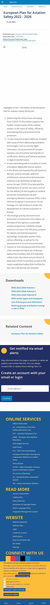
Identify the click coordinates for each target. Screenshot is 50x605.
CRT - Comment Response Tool (25, 433)
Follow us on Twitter (22, 559)
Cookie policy (18, 497)
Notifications (17, 536)
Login (15, 529)
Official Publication (20, 423)
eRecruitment (18, 463)
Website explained (20, 522)
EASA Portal (17, 447)
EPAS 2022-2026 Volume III (23, 295)
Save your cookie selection (14, 590)
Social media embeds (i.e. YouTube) (17, 584)
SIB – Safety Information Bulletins (26, 483)
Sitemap (16, 547)
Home (5, 6)
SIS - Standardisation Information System (26, 478)
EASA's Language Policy (22, 508)
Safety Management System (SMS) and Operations (19, 40)
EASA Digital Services (21, 443)
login (19, 377)
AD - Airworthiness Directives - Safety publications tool (24, 428)
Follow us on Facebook (17, 559)
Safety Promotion (43, 6)
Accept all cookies (11, 594)
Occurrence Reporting (21, 473)
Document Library (16, 6)
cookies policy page (22, 576)
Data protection (19, 501)
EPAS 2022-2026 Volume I (23, 287)
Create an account (20, 533)
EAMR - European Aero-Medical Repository (25, 438)
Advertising (10, 587)
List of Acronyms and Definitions (26, 302)
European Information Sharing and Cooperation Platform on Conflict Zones (26, 457)
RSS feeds (16, 543)
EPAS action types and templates (26, 298)
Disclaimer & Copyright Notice (24, 504)
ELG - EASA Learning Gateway (24, 451)
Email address (14, 389)
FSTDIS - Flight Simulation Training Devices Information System (26, 468)
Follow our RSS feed (8, 559)
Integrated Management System (25, 512)
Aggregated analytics (13, 582)
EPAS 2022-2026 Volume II (23, 291)
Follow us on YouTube (13, 559)
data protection (24, 573)
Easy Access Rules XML (21, 540)
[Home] (6, 602)
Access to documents (21, 494)
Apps (47, 2)
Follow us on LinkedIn (27, 559)
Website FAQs (18, 525)
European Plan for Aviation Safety (26, 34)
